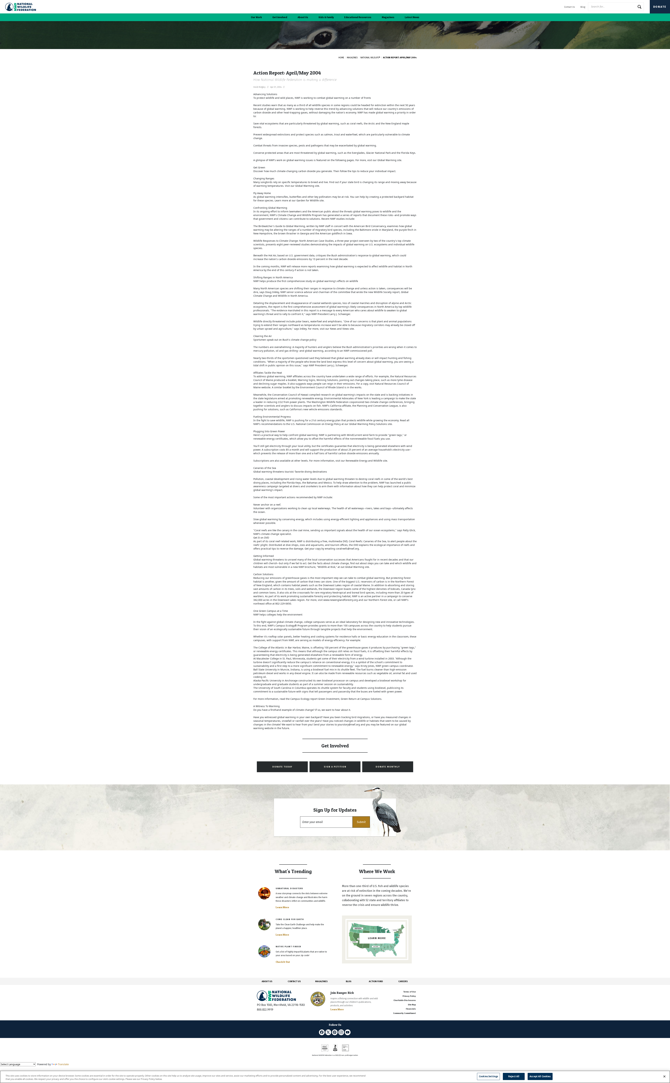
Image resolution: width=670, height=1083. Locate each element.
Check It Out (283, 961)
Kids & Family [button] (326, 17)
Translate (63, 1064)
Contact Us (569, 7)
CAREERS (403, 981)
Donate (660, 6)
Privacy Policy (409, 996)
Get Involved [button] (279, 17)
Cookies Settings (488, 1076)
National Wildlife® (370, 57)
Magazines (352, 57)
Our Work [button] (256, 17)
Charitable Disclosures (404, 1000)
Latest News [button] (412, 17)
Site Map (412, 1005)
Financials (411, 1009)
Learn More (282, 907)
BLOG (348, 981)
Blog (582, 7)
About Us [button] (303, 17)
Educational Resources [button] (357, 17)
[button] (361, 822)
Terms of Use (409, 992)
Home (341, 57)
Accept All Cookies (540, 1076)
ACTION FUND (376, 981)
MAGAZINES (321, 981)
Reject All (513, 1076)
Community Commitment (404, 1013)
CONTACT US (294, 981)
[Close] (664, 1076)
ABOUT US (267, 981)
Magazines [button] (388, 17)
